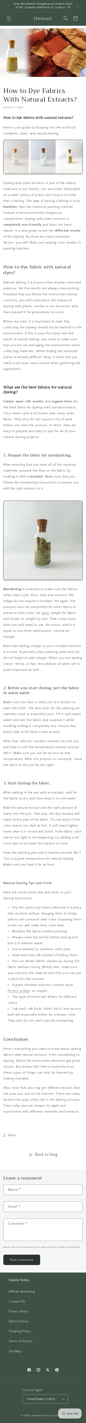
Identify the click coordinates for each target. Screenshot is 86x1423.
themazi (36, 1415)
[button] (9, 18)
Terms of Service (21, 1341)
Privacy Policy (18, 1311)
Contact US (17, 1301)
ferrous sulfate (19, 991)
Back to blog (46, 1154)
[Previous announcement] (8, 6)
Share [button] (12, 1135)
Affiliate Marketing (22, 1291)
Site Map (15, 1351)
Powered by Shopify (53, 1415)
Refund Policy (18, 1321)
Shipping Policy (20, 1331)
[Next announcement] (78, 6)
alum (45, 613)
